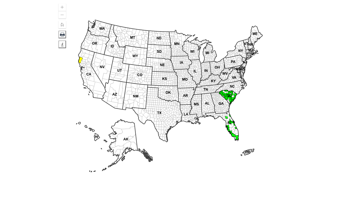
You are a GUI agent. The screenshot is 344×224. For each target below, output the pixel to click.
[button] (62, 7)
